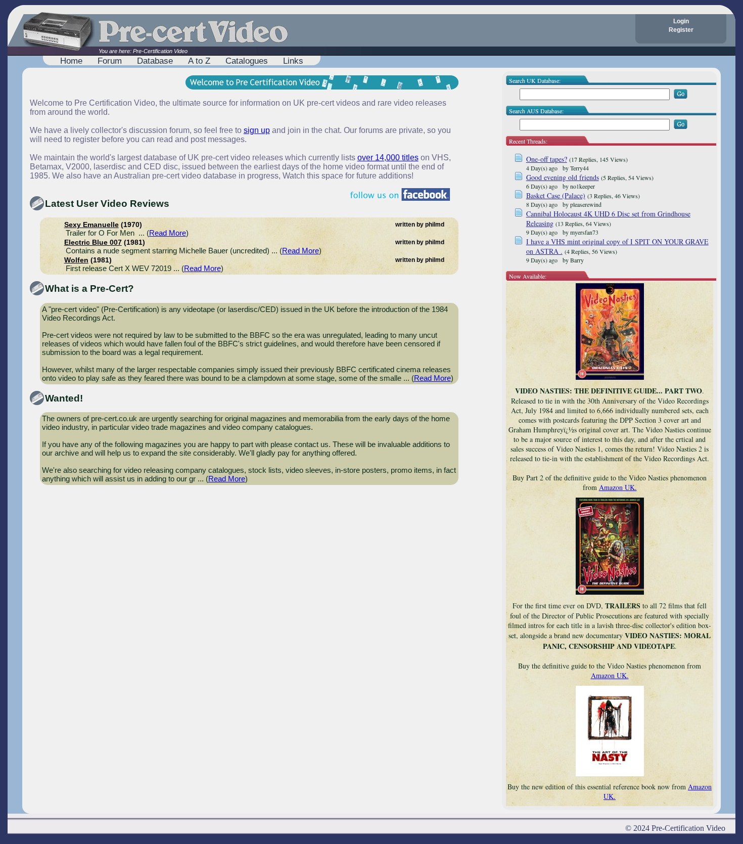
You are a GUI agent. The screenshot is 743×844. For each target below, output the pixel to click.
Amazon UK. (618, 487)
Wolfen (76, 260)
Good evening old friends (562, 177)
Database (155, 60)
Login (681, 21)
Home (71, 60)
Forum (110, 60)
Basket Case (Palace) (555, 195)
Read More (167, 233)
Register (681, 29)
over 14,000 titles (388, 157)
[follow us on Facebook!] (400, 194)
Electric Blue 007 (93, 242)
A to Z (199, 60)
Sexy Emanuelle (91, 225)
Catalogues (246, 60)
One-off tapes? (546, 159)
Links (293, 60)
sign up (257, 130)
